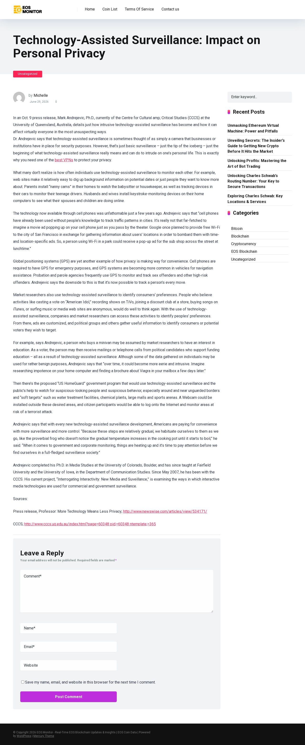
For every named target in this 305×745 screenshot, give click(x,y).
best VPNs (64, 160)
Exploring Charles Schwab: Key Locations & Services (255, 199)
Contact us (170, 9)
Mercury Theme (43, 736)
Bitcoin (237, 228)
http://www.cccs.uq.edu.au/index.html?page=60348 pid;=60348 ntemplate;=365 (90, 524)
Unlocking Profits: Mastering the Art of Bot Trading (257, 163)
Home (90, 9)
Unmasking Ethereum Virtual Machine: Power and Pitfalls (253, 128)
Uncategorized (27, 74)
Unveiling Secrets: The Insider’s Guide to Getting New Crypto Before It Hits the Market (256, 146)
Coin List (109, 9)
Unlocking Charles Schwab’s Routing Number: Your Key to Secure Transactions (253, 181)
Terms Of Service (139, 9)
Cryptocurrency (243, 244)
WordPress (24, 736)
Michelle (41, 95)
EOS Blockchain (244, 251)
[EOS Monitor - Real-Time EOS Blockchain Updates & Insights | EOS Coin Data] (27, 7)
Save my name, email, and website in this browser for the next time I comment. (90, 682)
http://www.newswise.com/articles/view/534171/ (165, 511)
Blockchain (240, 236)
